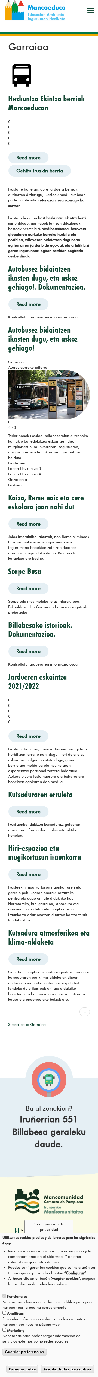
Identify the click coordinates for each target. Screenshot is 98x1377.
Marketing (15, 1330)
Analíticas (15, 1313)
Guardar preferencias (24, 1352)
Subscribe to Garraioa (27, 1024)
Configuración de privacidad (49, 1227)
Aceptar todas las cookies (67, 1369)
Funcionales (17, 1296)
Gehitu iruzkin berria (39, 171)
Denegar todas (22, 1369)
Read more (32, 157)
